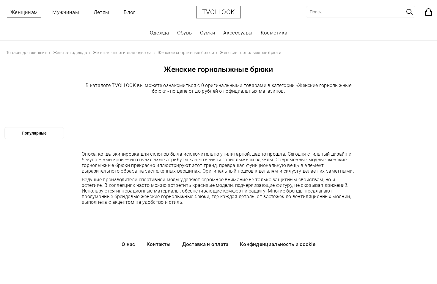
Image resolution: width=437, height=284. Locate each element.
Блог (129, 12)
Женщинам (23, 12)
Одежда (159, 33)
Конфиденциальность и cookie (277, 244)
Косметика (274, 33)
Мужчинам (65, 12)
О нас (128, 244)
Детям (101, 12)
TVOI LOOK (218, 12)
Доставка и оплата (205, 244)
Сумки (208, 33)
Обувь (184, 33)
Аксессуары (237, 33)
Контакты (159, 244)
